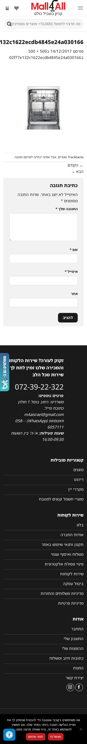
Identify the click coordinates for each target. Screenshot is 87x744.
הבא (77, 171)
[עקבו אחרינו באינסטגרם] (70, 687)
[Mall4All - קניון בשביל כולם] (48, 8)
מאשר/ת (55, 736)
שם (74, 249)
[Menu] (80, 8)
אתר (74, 293)
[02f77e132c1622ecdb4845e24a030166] (43, 106)
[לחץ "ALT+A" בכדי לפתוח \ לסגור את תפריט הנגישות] (9, 735)
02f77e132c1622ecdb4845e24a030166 (45, 57)
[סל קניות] (7, 8)
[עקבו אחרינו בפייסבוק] (79, 687)
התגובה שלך (66, 208)
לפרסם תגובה (24, 157)
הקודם (76, 165)
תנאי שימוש (35, 736)
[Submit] (9, 23)
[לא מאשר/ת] (81, 730)
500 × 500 (37, 51)
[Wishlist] (16, 8)
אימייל (71, 271)
